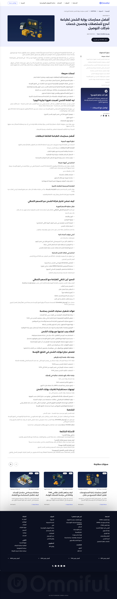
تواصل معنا (12, 3)
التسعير (24, 530)
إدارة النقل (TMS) (105, 525)
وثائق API (51, 546)
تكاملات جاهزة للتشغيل (103, 541)
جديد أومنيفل (50, 536)
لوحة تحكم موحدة (77, 535)
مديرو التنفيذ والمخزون (76, 540)
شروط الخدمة (23, 543)
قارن (53, 525)
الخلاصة (107, 82)
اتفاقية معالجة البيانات (20, 545)
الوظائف (24, 522)
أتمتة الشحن (106, 539)
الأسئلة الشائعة (105, 85)
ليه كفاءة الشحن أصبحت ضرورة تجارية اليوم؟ (97, 59)
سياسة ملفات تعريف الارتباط (19, 551)
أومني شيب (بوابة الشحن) (102, 528)
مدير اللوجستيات (77, 529)
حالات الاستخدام (50, 530)
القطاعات (51, 533)
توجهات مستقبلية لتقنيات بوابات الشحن (99, 79)
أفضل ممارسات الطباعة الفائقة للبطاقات (98, 62)
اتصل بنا (24, 519)
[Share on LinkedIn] (106, 116)
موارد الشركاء (23, 527)
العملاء (24, 535)
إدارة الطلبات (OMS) (104, 520)
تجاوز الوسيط (78, 532)
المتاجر (80, 527)
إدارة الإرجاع (106, 533)
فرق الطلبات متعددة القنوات (74, 520)
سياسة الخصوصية (21, 548)
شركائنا (24, 533)
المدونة (101, 11)
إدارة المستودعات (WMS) (102, 522)
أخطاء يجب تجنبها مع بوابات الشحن (100, 73)
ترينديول (79, 550)
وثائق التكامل (50, 539)
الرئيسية (107, 11)
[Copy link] (101, 115)
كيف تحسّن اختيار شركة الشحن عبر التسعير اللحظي (96, 65)
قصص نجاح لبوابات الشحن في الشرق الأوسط (98, 76)
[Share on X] (108, 116)
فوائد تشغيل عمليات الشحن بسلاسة (99, 70)
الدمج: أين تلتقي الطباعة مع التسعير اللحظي (97, 68)
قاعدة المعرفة (50, 522)
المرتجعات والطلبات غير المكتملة (73, 537)
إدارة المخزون (106, 530)
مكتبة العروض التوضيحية (47, 528)
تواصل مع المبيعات (100, 108)
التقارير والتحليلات (104, 536)
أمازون (80, 548)
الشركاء (24, 524)
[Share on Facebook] (103, 116)
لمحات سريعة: (105, 56)
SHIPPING (93, 11)
